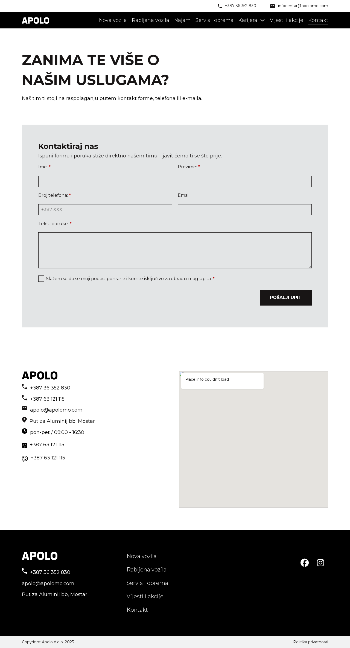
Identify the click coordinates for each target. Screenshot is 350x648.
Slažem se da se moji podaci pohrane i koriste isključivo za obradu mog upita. (130, 278)
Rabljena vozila (150, 20)
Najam (182, 20)
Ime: (44, 166)
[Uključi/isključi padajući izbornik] (262, 20)
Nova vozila (113, 20)
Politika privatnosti (310, 642)
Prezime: (189, 166)
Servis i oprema (215, 20)
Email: (184, 195)
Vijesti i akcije (286, 20)
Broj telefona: (54, 195)
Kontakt (318, 20)
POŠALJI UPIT (286, 297)
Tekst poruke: (55, 223)
